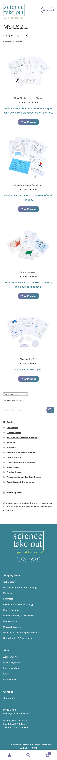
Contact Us (9, 698)
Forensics (11, 447)
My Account (9, 755)
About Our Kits (10, 656)
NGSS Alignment (11, 662)
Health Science (14, 457)
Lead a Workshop (12, 668)
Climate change (14, 432)
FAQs (6, 673)
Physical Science (15, 472)
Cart (44, 752)
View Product (28, 122)
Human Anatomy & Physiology (21, 462)
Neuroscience (13, 467)
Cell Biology (12, 427)
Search (28, 755)
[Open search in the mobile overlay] (28, 410)
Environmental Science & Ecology (22, 437)
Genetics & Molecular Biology (21, 452)
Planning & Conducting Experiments (24, 477)
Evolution (11, 442)
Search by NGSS (15, 492)
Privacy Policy (10, 679)
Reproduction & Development (20, 482)
